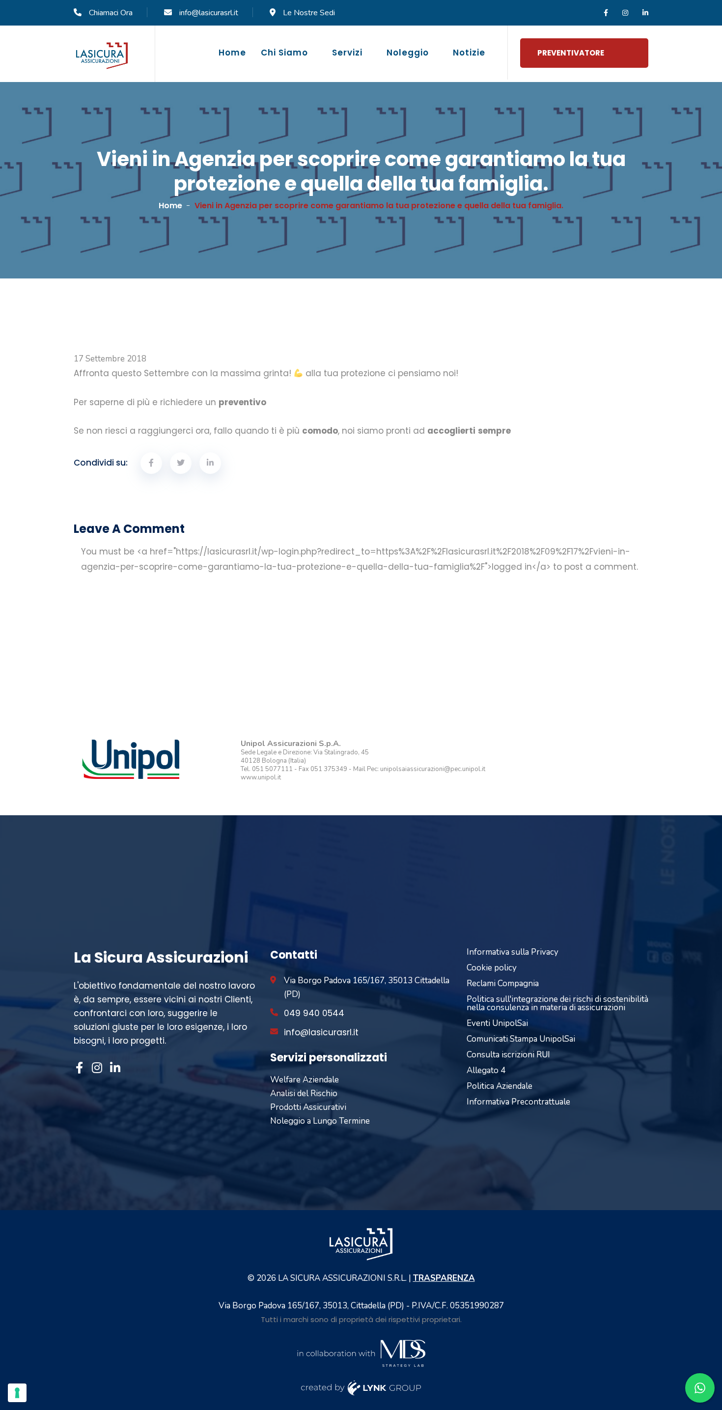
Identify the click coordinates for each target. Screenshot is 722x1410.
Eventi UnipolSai (497, 1023)
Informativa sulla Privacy (512, 952)
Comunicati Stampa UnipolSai (521, 1039)
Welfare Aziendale (304, 1079)
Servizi (347, 52)
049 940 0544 (314, 1013)
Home (232, 52)
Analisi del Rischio (303, 1093)
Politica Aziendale (499, 1086)
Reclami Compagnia (503, 983)
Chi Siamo (284, 52)
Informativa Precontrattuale (518, 1101)
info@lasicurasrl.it (208, 12)
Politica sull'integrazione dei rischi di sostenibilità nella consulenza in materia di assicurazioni (557, 1003)
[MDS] (361, 1352)
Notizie (469, 52)
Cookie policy (492, 967)
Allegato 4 (486, 1070)
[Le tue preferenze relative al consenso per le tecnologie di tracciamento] (17, 1392)
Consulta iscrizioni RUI (508, 1054)
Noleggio (408, 52)
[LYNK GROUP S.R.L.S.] (361, 1387)
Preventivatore (570, 53)
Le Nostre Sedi (309, 12)
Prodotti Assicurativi (308, 1107)
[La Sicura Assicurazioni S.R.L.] (102, 55)
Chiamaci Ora (111, 12)
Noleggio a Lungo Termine (320, 1121)
